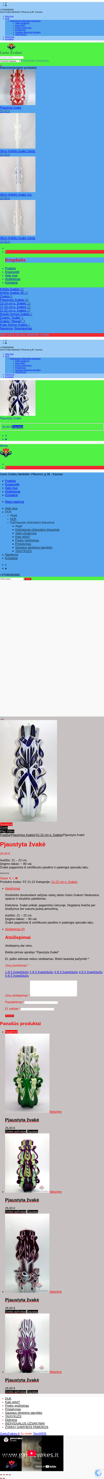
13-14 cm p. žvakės (15, 303)
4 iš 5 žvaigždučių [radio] (91, 972)
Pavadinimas (14, 1002)
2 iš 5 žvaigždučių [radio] (41, 972)
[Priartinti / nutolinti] (1, 1474)
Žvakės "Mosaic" (12, 321)
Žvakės (6, 296)
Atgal (13, 515)
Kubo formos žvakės (15, 324)
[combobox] (35, 60)
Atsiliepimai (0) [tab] (15, 929)
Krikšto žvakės (12, 289)
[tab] (54, 905)
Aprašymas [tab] (12, 888)
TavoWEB (39, 1433)
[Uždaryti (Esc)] (10, 1474)
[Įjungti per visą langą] (4, 1474)
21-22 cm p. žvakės (15, 310)
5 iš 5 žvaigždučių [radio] (17, 975)
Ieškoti (27, 579)
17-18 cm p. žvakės (15, 307)
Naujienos (6, 328)
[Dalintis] (7, 1474)
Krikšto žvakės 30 (14, 292)
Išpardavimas (23, 328)
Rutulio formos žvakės (16, 314)
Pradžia (5, 835)
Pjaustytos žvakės (14, 299)
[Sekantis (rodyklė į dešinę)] (4, 1478)
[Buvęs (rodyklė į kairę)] (1, 1478)
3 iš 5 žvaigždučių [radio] (66, 972)
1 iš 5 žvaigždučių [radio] (17, 972)
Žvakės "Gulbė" (11, 317)
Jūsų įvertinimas (17, 965)
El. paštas (12, 1008)
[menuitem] (54, 16)
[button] (2, 718)
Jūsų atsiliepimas (17, 995)
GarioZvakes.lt (10, 1433)
